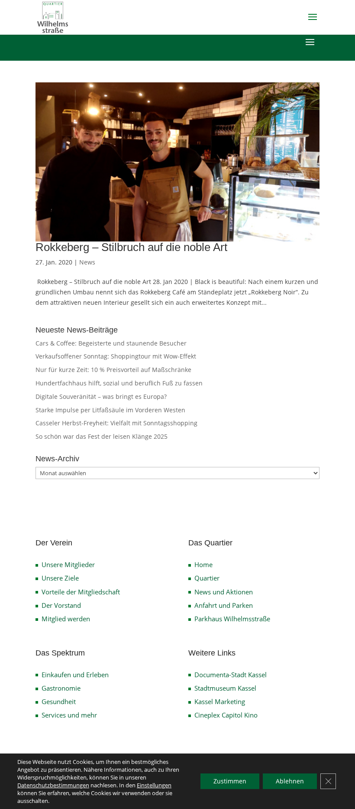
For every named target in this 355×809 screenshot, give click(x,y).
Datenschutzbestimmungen (53, 785)
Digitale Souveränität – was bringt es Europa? (101, 396)
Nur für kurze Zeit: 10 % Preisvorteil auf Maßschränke (113, 369)
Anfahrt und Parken (223, 605)
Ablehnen (290, 781)
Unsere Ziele (60, 578)
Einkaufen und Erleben (75, 674)
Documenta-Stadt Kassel (230, 674)
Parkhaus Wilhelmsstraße (232, 618)
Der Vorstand (61, 605)
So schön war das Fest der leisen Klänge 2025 (102, 436)
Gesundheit (59, 701)
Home (203, 564)
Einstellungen (154, 785)
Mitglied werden (66, 618)
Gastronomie (61, 688)
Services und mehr (69, 715)
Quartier (206, 578)
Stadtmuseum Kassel (225, 688)
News (87, 262)
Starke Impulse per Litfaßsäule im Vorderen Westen (110, 410)
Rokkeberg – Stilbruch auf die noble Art (131, 247)
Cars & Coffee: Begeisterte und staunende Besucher (111, 343)
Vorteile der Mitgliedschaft (81, 591)
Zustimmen (229, 781)
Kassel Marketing (219, 701)
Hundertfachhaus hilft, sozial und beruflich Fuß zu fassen (119, 383)
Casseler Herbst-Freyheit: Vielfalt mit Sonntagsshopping (116, 423)
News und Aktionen (223, 591)
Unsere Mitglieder (68, 564)
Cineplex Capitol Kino (226, 715)
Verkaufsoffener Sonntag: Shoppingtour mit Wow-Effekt (116, 356)
